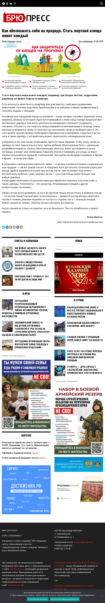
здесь (35, 453)
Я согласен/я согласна (37, 599)
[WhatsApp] (21, 227)
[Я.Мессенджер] (3, 227)
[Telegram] (14, 227)
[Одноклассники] (10, 227)
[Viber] (17, 227)
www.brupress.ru (16, 569)
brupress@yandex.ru (83, 542)
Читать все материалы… (14, 356)
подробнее (75, 593)
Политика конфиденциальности (64, 599)
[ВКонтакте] (7, 227)
